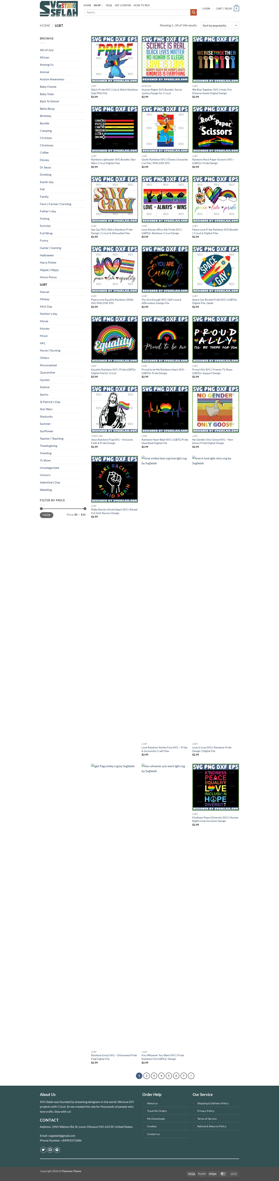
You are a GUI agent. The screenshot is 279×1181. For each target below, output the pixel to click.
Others (44, 357)
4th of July (47, 50)
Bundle (44, 123)
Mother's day (48, 313)
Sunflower (46, 431)
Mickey (44, 299)
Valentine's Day (50, 482)
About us (152, 1103)
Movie (44, 321)
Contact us (153, 1134)
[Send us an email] (50, 1150)
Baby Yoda (47, 94)
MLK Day (46, 306)
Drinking (45, 174)
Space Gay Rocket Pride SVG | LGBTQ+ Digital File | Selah (214, 301)
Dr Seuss (45, 167)
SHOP (97, 5)
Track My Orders (157, 1110)
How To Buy (142, 5)
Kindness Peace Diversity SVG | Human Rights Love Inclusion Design (215, 819)
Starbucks (46, 416)
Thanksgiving (48, 445)
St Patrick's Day (50, 402)
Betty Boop (47, 108)
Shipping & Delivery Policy (213, 1103)
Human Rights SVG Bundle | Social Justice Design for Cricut (162, 91)
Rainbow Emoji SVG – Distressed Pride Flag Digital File (114, 1057)
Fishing (44, 218)
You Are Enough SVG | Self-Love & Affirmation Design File (161, 301)
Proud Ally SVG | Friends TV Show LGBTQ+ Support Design (212, 371)
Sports (44, 394)
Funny (44, 240)
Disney (44, 160)
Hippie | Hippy (49, 270)
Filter (46, 514)
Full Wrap (46, 233)
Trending (45, 453)
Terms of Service (207, 1118)
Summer (45, 423)
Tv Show (45, 460)
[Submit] (193, 12)
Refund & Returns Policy (211, 1126)
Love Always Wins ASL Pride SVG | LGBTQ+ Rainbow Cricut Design (162, 231)
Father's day (48, 211)
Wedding (46, 489)
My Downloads (156, 1118)
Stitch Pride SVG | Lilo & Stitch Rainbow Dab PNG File (114, 91)
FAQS (109, 5)
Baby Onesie (48, 86)
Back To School (49, 101)
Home (45, 25)
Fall (42, 189)
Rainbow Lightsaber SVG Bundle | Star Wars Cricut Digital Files (113, 161)
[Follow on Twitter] (43, 1150)
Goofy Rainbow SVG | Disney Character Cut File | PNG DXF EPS (165, 161)
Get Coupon (123, 5)
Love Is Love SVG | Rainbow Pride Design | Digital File (211, 749)
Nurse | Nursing (50, 350)
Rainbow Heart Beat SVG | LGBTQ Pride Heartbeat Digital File (165, 441)
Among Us (47, 64)
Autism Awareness (52, 79)
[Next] (191, 1076)
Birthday (45, 116)
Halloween (47, 255)
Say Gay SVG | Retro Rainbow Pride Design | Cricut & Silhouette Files (111, 231)
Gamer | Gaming (50, 248)
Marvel (44, 292)
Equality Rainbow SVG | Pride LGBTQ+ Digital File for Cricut (113, 371)
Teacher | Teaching (51, 438)
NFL (42, 343)
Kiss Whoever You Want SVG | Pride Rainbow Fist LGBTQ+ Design (163, 1057)
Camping (46, 130)
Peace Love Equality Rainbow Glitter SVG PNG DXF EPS (112, 301)
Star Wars (46, 409)
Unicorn (45, 475)
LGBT (43, 284)
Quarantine (47, 372)
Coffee (44, 152)
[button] (206, 8)
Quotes (45, 380)
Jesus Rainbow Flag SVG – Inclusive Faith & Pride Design (112, 441)
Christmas (46, 145)
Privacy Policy (205, 1110)
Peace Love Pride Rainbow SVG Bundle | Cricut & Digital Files (215, 231)
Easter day (47, 182)
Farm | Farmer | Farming (55, 204)
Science (45, 387)
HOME (87, 5)
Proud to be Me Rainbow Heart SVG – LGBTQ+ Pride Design (164, 371)
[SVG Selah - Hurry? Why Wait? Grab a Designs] (59, 8)
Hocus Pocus (48, 277)
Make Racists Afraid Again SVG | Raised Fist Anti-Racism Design (114, 511)
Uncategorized (49, 467)
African (44, 57)
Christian (46, 138)
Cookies (152, 1126)
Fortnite (45, 226)
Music (44, 335)
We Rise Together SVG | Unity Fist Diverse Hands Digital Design (212, 91)
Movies (45, 328)
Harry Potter (48, 262)
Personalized (48, 365)
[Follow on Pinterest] (57, 1150)
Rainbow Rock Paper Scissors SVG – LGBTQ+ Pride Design (213, 161)
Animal (44, 72)
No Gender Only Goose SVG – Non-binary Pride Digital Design (213, 441)
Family (44, 196)
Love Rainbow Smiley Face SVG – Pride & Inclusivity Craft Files (164, 749)
